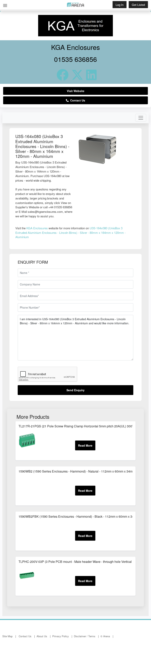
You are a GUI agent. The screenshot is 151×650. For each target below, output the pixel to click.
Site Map (7, 636)
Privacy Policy (60, 636)
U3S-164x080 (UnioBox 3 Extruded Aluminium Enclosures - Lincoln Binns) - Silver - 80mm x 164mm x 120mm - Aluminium (70, 232)
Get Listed (138, 5)
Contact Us (77, 100)
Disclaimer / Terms (84, 636)
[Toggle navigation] (140, 118)
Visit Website (75, 91)
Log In (119, 5)
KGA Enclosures (37, 228)
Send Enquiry (75, 390)
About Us (42, 636)
